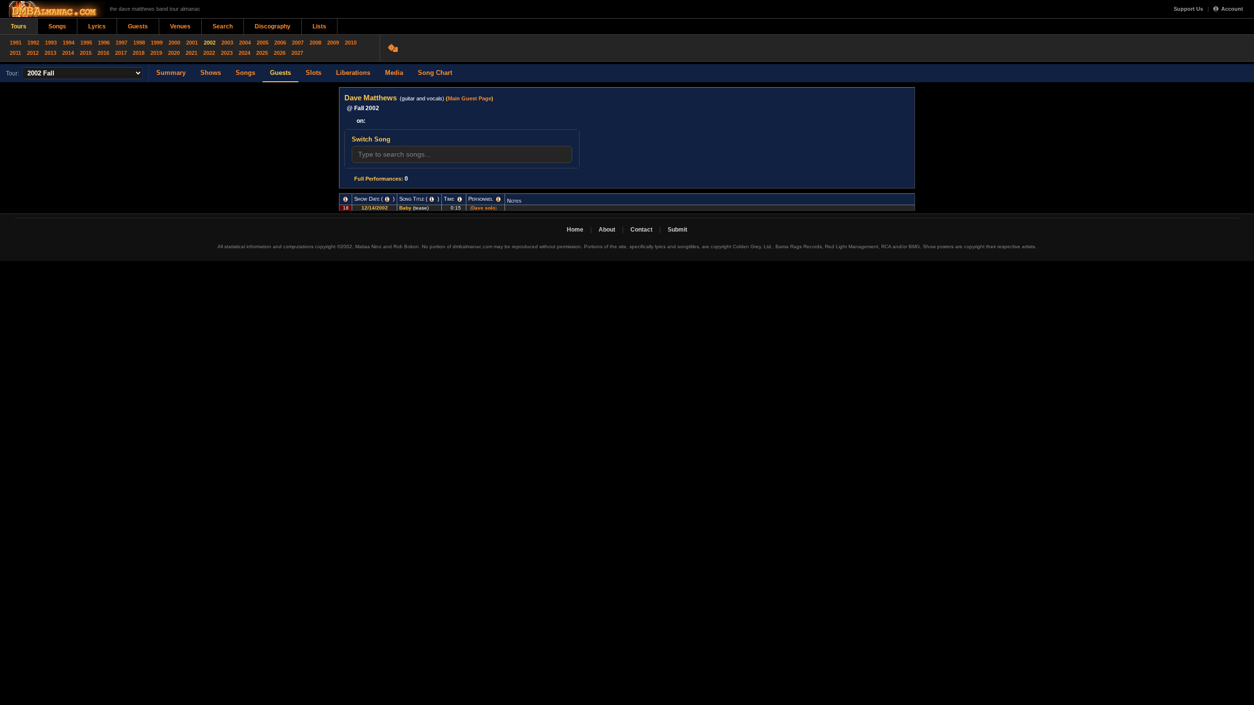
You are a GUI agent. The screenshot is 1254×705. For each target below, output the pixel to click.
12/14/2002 (375, 208)
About (607, 229)
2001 (192, 43)
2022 (209, 53)
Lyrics (97, 26)
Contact (641, 229)
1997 (121, 43)
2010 (351, 43)
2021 (191, 53)
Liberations (353, 72)
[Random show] (394, 48)
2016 (103, 53)
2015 (86, 53)
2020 (174, 53)
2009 (333, 43)
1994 (68, 43)
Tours (18, 26)
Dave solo (483, 208)
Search (223, 26)
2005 (262, 43)
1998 (139, 43)
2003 (227, 43)
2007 (298, 43)
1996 (104, 43)
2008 (315, 43)
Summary (171, 72)
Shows (210, 72)
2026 (280, 53)
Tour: (12, 73)
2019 (156, 53)
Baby (405, 208)
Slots (313, 72)
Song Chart (435, 72)
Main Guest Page (469, 98)
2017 (121, 53)
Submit (677, 229)
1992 (33, 43)
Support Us (1188, 9)
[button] (345, 199)
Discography (272, 26)
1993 (51, 43)
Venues (180, 26)
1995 (86, 43)
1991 (16, 43)
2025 (262, 53)
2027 (297, 53)
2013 (50, 53)
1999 (157, 43)
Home (575, 229)
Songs (57, 26)
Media (394, 72)
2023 (227, 53)
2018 (139, 53)
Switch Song (371, 139)
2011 (15, 53)
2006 (280, 43)
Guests (138, 26)
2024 (244, 53)
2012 (33, 53)
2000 (174, 43)
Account (1232, 9)
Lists (319, 26)
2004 (245, 43)
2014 (68, 53)
